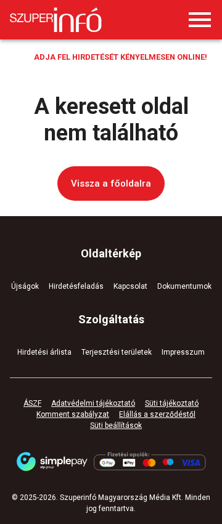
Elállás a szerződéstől (157, 414)
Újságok (25, 286)
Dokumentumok (184, 286)
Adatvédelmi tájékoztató (93, 403)
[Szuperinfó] (56, 19)
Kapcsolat (130, 286)
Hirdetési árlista (44, 352)
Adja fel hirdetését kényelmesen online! (120, 57)
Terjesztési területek (116, 352)
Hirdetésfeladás (76, 286)
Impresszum (183, 352)
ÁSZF (32, 403)
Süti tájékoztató (172, 403)
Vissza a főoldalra (111, 183)
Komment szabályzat (72, 414)
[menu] (200, 19)
